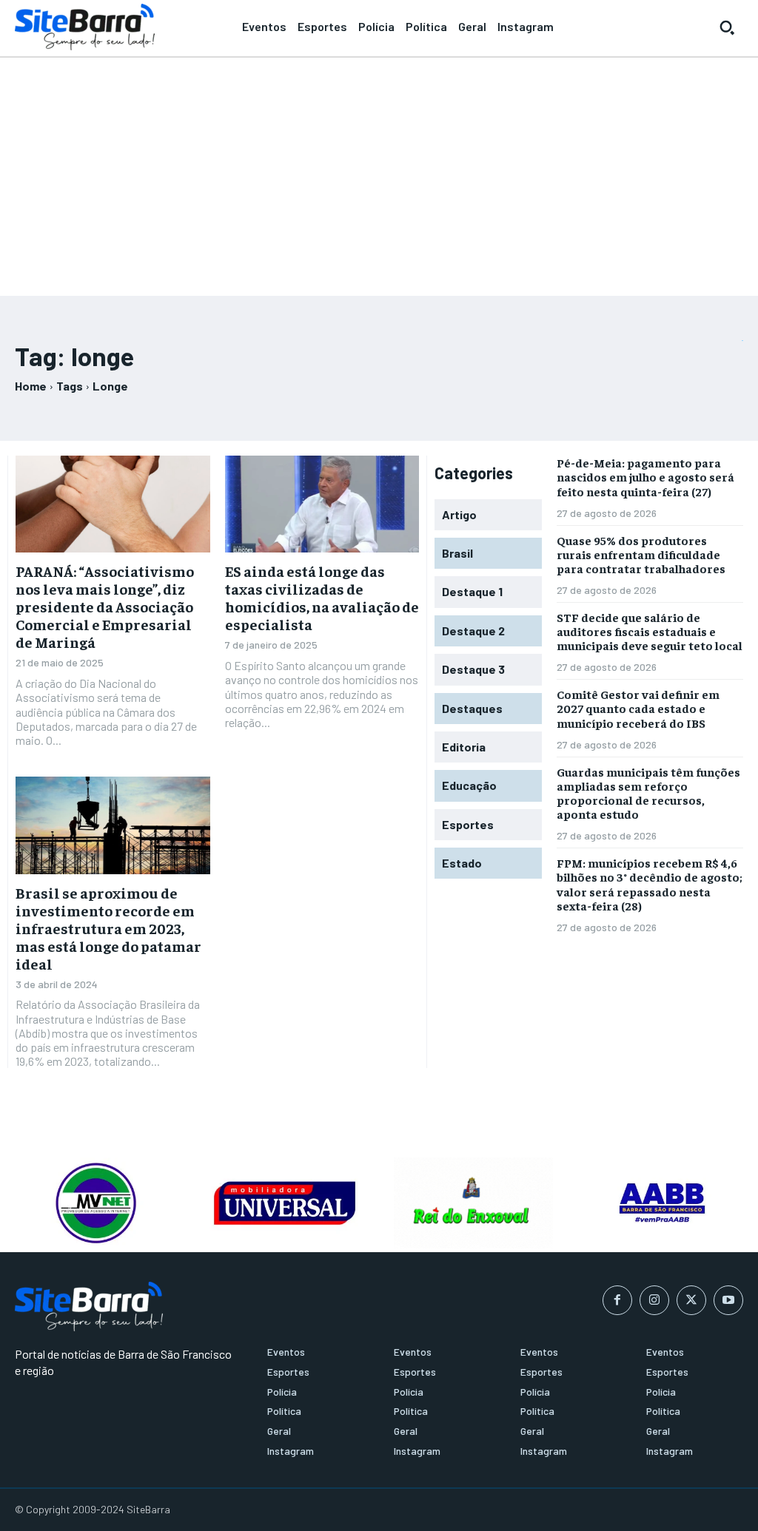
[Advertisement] (379, 170)
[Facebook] (617, 1300)
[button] (727, 27)
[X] (691, 1300)
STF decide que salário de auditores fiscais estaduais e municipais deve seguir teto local (649, 630)
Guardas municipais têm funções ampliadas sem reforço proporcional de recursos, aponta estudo (648, 793)
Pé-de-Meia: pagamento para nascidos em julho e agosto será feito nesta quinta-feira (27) (645, 476)
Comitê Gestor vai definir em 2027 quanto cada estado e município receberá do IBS (638, 707)
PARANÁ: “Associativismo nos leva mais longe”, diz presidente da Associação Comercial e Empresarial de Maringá (105, 606)
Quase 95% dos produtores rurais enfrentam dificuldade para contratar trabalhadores (641, 554)
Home (31, 386)
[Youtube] (728, 1300)
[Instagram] (654, 1300)
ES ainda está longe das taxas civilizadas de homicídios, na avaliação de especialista (322, 597)
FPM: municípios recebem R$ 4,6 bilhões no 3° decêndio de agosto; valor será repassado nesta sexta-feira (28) (649, 884)
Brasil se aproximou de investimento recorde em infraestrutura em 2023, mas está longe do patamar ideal (108, 928)
